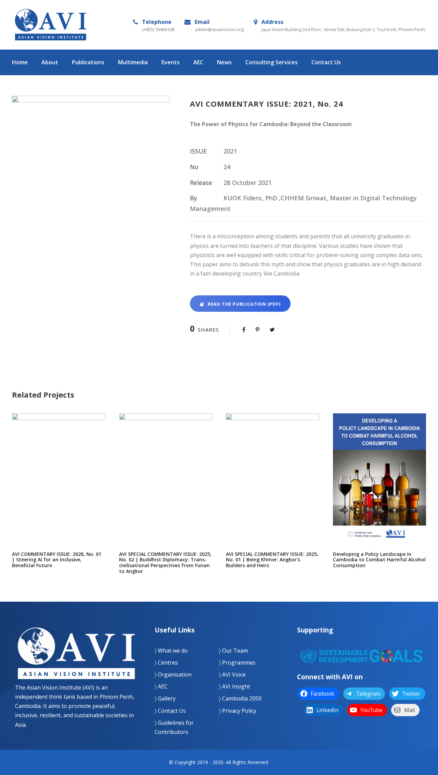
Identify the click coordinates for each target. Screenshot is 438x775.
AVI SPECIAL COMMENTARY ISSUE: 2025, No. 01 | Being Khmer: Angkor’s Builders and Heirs (272, 484)
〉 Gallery (165, 698)
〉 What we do (171, 650)
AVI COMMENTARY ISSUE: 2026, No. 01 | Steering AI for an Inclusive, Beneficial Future (58, 484)
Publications (88, 62)
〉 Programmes (237, 662)
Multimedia (133, 62)
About (49, 62)
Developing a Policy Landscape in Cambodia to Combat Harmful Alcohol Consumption (379, 484)
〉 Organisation (173, 674)
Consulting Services (271, 62)
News (224, 62)
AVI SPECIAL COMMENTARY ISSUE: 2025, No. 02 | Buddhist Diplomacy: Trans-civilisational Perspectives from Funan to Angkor (165, 484)
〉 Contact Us (170, 710)
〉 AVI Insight (234, 686)
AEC (198, 62)
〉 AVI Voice (232, 674)
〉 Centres (166, 662)
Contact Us (326, 62)
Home (20, 62)
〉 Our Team (233, 650)
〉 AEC (161, 686)
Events (171, 62)
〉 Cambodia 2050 (240, 698)
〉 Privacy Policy (237, 710)
